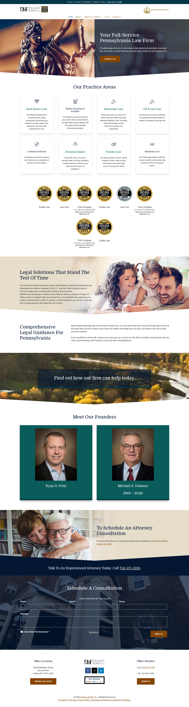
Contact (116, 17)
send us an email (104, 544)
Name (23, 601)
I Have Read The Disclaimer (37, 632)
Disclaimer (93, 632)
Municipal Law (113, 109)
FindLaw (126, 700)
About (79, 17)
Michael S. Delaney (133, 486)
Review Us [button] (145, 681)
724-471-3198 (114, 2)
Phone (122, 601)
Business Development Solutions (106, 700)
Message (24, 614)
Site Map (73, 700)
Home (70, 17)
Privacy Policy (84, 700)
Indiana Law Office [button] (43, 681)
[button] (187, 691)
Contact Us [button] (110, 59)
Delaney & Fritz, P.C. (88, 697)
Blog (107, 17)
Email (73, 601)
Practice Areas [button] (92, 17)
